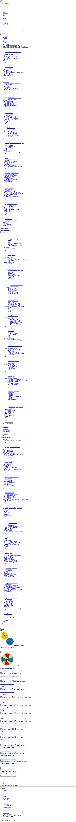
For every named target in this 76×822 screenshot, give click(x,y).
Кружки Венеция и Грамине (11, 204)
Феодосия (5, 10)
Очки (6, 149)
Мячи (6, 79)
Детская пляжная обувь (12, 132)
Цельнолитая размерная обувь (14, 137)
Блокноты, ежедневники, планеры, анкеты (14, 65)
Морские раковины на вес (10, 114)
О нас (6, 417)
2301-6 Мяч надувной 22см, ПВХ (7, 692)
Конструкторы (8, 85)
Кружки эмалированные (10, 186)
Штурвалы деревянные (10, 183)
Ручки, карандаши (9, 68)
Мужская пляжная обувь (12, 134)
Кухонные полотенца (9, 97)
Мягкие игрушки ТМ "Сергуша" (11, 88)
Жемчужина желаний (7, 75)
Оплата (6, 419)
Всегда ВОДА (8, 127)
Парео (6, 150)
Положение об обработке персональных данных (12, 793)
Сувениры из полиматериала (9, 191)
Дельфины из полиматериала (11, 194)
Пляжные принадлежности (8, 139)
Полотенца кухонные (12, 99)
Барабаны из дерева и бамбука (11, 162)
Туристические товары (7, 225)
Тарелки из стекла (9, 216)
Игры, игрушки (6, 82)
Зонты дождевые (6, 76)
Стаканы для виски (9, 215)
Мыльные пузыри (8, 87)
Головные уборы (8, 142)
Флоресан (7, 160)
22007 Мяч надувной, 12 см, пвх (7, 668)
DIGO (6, 121)
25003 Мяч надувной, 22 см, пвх (7, 739)
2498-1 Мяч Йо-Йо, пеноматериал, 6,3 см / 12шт (10, 707)
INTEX (6, 122)
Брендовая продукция (7, 63)
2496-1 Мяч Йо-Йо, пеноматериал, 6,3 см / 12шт (10, 699)
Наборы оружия (8, 89)
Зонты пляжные (8, 144)
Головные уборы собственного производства (14, 143)
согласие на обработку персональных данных (62, 30)
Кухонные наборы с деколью (11, 171)
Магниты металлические (10, 106)
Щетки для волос (8, 73)
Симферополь (5, 8)
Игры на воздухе (8, 84)
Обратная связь (6, 798)
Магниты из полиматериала (11, 105)
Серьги (6, 59)
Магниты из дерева (9, 102)
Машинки (7, 86)
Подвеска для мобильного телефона (12, 58)
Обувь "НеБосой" (8, 131)
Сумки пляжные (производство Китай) (13, 220)
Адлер (4, 21)
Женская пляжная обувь (12, 133)
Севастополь (5, 13)
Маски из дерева (8, 164)
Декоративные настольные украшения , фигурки (15, 193)
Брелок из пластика (9, 62)
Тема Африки (5, 222)
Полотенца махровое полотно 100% (12, 153)
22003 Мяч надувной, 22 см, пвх (7, 647)
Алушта (4, 12)
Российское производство (10, 129)
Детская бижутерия (9, 54)
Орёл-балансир (8, 195)
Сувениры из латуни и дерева (9, 177)
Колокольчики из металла (10, 185)
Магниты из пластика (9, 104)
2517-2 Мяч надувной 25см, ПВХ (7, 747)
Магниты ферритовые (9, 107)
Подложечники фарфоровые (11, 174)
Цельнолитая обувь (11, 136)
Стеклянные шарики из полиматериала (13, 198)
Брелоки (4, 60)
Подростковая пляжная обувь (13, 135)
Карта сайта (5, 799)
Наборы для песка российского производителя (14, 80)
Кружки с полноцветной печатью (12, 209)
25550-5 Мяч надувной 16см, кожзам (8, 771)
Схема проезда (6, 813)
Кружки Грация (8, 205)
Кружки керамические (9, 170)
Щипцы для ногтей (9, 74)
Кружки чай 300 (8, 211)
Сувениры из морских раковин (11, 117)
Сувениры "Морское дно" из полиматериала (14, 72)
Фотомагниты (8, 109)
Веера (4, 69)
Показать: (2, 629)
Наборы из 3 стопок (9, 212)
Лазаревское (5, 23)
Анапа (4, 19)
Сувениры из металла (7, 184)
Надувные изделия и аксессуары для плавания (12, 119)
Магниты (5, 100)
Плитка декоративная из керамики (12, 173)
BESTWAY (7, 120)
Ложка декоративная (9, 188)
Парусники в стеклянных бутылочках (10, 138)
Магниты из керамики (9, 103)
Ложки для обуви (8, 181)
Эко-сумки (7, 221)
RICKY (6, 124)
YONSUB (7, 125)
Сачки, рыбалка (8, 91)
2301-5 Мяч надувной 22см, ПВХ (7, 684)
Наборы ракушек (8, 115)
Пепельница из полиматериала (11, 196)
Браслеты (7, 53)
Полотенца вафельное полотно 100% (12, 152)
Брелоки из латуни (9, 178)
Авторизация (5, 42)
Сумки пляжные (6, 218)
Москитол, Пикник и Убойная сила (12, 159)
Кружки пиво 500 (8, 208)
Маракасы (7, 163)
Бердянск (5, 28)
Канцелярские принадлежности (9, 93)
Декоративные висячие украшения (15, 166)
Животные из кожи (9, 223)
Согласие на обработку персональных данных (12, 792)
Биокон (6, 157)
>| (3, 783)
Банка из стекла (8, 203)
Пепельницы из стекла (9, 214)
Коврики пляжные (9, 145)
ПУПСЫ (7, 90)
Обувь (4, 130)
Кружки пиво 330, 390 (9, 207)
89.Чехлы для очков (9, 140)
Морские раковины (9, 113)
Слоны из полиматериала (10, 197)
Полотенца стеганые (9, 154)
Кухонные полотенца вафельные (14, 98)
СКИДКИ (5, 414)
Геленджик (5, 18)
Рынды (6, 182)
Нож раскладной (8, 189)
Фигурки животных (9, 92)
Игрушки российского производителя (13, 83)
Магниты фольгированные (10, 108)
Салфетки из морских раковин (11, 116)
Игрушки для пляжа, (7, 77)
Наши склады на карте (7, 814)
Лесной (6, 158)
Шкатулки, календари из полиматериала (13, 200)
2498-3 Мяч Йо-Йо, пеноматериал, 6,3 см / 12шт (10, 715)
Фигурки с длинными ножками (11, 199)
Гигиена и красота (6, 70)
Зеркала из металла (9, 71)
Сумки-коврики (11, 147)
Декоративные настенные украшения (12, 192)
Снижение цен (6, 804)
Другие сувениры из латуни (11, 179)
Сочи (4, 20)
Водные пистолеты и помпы (11, 78)
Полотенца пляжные (7, 151)
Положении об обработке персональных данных (18, 31)
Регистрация (5, 41)
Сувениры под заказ (7, 807)
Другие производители (10, 128)
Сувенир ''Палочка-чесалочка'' (11, 165)
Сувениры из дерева (9, 167)
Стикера (7, 190)
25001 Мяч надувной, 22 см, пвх (7, 731)
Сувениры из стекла (7, 201)
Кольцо (6, 55)
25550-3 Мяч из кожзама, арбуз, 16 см (8, 763)
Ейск (4, 25)
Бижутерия (5, 51)
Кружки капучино (9, 206)
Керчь (4, 9)
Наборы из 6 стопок (9, 213)
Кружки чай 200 (8, 210)
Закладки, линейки (9, 67)
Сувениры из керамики (7, 169)
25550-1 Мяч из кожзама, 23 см (7, 755)
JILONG (7, 123)
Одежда (6, 148)
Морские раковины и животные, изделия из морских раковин (15, 110)
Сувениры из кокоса (9, 168)
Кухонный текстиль (7, 95)
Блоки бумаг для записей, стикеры (12, 64)
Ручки (6, 94)
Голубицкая (5, 24)
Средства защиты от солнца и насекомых (11, 155)
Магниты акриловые (9, 101)
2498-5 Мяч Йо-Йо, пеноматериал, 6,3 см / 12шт (10, 723)
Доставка (7, 418)
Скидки (4, 806)
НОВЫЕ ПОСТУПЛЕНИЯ (8, 415)
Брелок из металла (9, 61)
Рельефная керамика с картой (11, 175)
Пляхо (4, 22)
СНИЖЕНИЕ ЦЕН (7, 413)
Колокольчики (8, 180)
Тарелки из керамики (9, 176)
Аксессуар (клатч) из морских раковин (13, 52)
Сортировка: (3, 627)
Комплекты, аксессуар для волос (11, 56)
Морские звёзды (8, 112)
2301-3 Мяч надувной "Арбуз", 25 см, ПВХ (9, 676)
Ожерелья (7, 57)
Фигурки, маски (8, 224)
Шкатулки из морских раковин (11, 118)
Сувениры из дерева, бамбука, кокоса (10, 161)
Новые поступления (7, 805)
